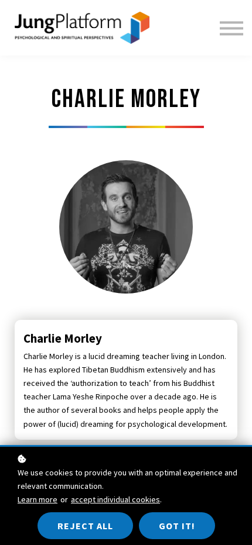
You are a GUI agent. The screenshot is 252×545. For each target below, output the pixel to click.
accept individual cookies (115, 499)
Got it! (177, 526)
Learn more (37, 499)
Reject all (85, 526)
